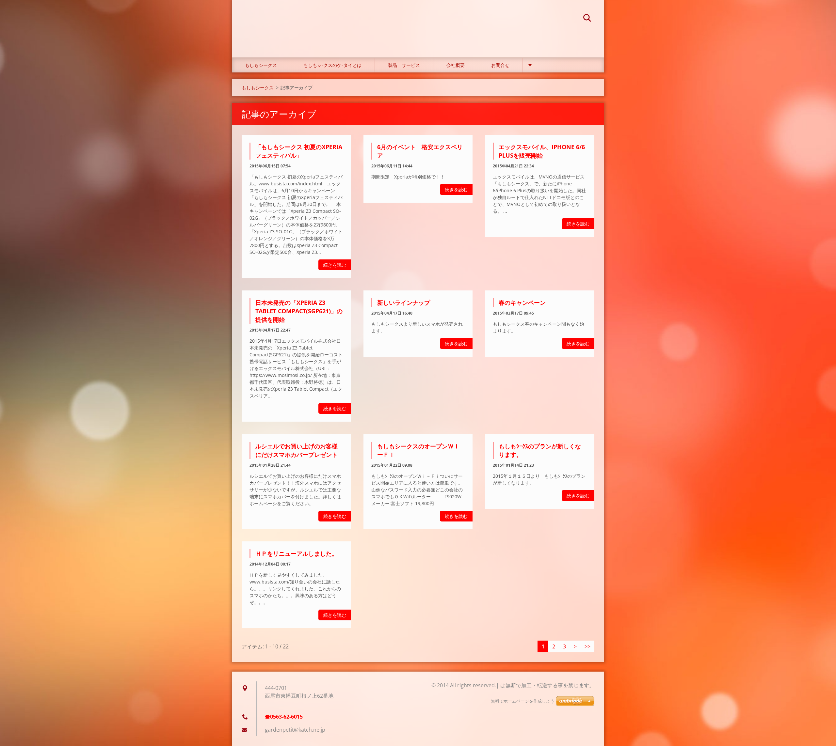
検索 (587, 19)
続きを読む (334, 265)
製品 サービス (404, 65)
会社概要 (455, 65)
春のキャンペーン (522, 302)
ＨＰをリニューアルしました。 (296, 553)
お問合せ (500, 65)
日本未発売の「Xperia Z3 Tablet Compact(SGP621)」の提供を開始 (299, 311)
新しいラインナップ (403, 302)
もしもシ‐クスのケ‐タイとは (332, 65)
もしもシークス (261, 65)
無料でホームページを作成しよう (523, 701)
